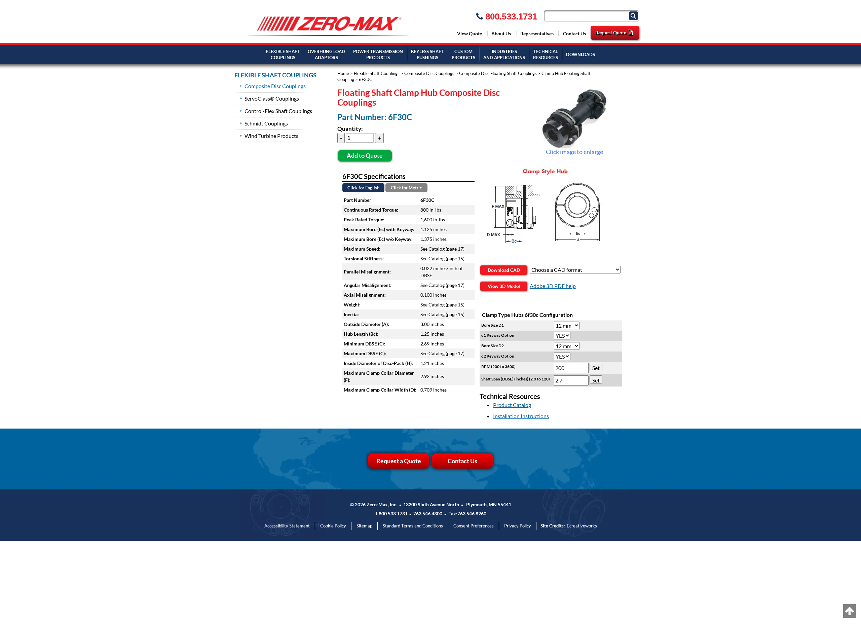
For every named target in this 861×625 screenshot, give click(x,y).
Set (596, 368)
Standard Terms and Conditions (413, 525)
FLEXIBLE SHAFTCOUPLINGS (283, 55)
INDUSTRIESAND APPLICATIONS (504, 55)
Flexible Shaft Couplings (377, 73)
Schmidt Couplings (266, 123)
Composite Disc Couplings (429, 73)
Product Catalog (512, 405)
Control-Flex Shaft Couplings (278, 111)
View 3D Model (504, 286)
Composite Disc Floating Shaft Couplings (498, 73)
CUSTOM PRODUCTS (463, 55)
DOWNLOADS (580, 54)
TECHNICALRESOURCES (545, 55)
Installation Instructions (521, 416)
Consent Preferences (473, 525)
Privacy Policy (517, 525)
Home (343, 73)
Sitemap (364, 525)
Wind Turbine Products (271, 136)
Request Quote (610, 32)
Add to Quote (365, 155)
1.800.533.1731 (391, 513)
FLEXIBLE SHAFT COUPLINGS (275, 75)
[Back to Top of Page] (849, 611)
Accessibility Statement (287, 525)
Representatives (537, 33)
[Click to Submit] (634, 15)
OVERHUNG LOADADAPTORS (326, 55)
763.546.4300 (427, 513)
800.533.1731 (510, 16)
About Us (501, 33)
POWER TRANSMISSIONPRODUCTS (378, 55)
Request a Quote (398, 461)
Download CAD (504, 270)
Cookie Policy (333, 525)
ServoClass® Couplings (272, 98)
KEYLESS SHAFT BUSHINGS (427, 55)
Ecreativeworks (582, 525)
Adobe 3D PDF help (553, 286)
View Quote (469, 33)
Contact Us (574, 33)
